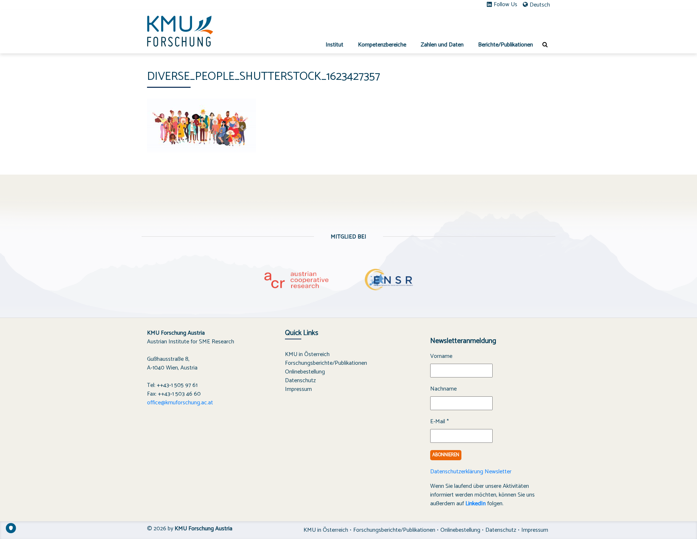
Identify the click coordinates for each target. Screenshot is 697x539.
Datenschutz (300, 380)
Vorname (441, 356)
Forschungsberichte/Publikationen (326, 363)
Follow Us (505, 4)
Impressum (298, 389)
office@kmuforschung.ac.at (180, 403)
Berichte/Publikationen (505, 45)
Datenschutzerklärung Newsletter (470, 472)
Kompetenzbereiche (382, 45)
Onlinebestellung (305, 372)
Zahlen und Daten (442, 45)
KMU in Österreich (307, 354)
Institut (334, 45)
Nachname (443, 389)
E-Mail (439, 421)
